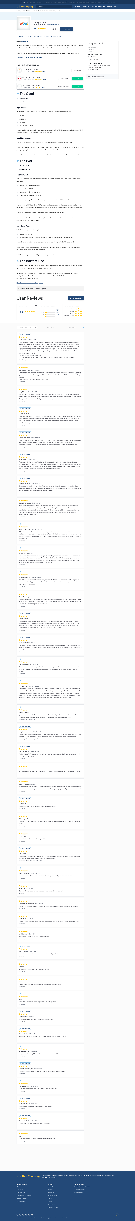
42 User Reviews (42, 32)
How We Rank (21, 1192)
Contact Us (51, 1198)
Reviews (46, 36)
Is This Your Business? (53, 24)
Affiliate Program (53, 1207)
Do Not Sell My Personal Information (64, 1218)
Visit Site (77, 78)
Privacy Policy (45, 1218)
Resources (20, 1189)
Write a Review (96, 6)
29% (57, 309)
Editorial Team (52, 1195)
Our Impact (51, 1192)
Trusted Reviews (22, 1198)
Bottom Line (38, 36)
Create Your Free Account (82, 1186)
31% (57, 311)
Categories (86, 6)
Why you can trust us (108, 2)
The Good (21, 36)
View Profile (77, 70)
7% (57, 316)
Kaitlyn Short (25, 41)
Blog (18, 1186)
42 (88, 71)
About (78, 6)
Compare (66, 29)
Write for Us (51, 1204)
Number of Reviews (93, 69)
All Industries (21, 1201)
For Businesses (107, 6)
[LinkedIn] (29, 1215)
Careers (50, 1201)
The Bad (29, 36)
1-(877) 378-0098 (63, 86)
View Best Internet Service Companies (30, 57)
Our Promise (51, 1189)
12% (57, 314)
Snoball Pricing (78, 1192)
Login (116, 6)
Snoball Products (79, 1189)
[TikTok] (32, 1215)
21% (57, 312)
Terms (52, 1218)
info (36, 305)
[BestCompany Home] (25, 6)
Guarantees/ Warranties (24, 1195)
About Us (50, 1186)
